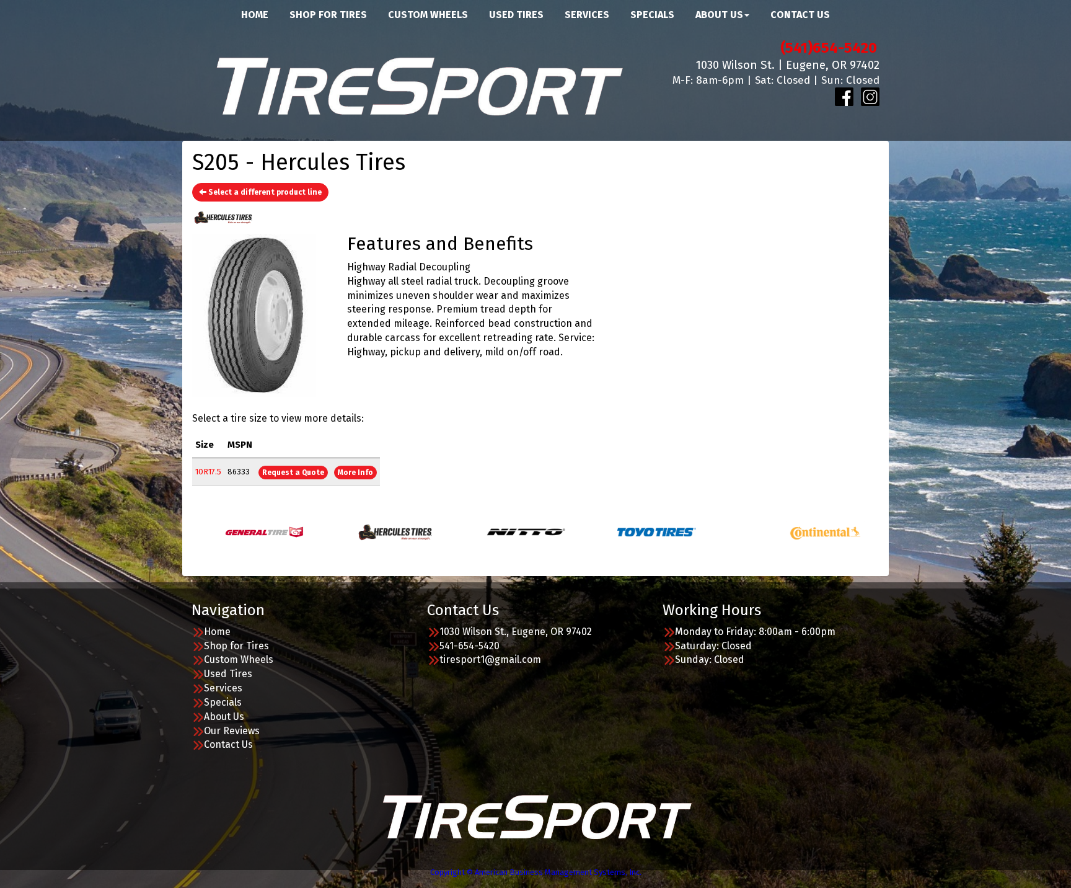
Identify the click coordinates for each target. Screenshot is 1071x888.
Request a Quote (293, 472)
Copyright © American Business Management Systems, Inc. (535, 872)
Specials (223, 702)
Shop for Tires (236, 646)
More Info (355, 472)
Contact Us (228, 744)
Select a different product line (264, 192)
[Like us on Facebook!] (844, 96)
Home (217, 631)
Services (223, 688)
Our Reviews (232, 731)
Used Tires (228, 674)
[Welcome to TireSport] (418, 85)
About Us (224, 716)
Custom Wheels (238, 659)
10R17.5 (208, 471)
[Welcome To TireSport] (536, 816)
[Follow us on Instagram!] (870, 96)
